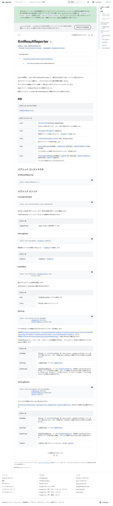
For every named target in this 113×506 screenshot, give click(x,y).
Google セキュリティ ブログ (47, 486)
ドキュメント (19, 2)
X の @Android (43, 478)
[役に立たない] (91, 35)
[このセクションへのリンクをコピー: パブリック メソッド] (39, 192)
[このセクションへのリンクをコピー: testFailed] (27, 267)
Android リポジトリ (7, 478)
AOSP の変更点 (62, 18)
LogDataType (61, 146)
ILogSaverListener (58, 48)
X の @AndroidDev (44, 481)
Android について (7, 502)
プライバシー (41, 502)
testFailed (42, 138)
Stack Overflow (80, 489)
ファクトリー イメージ (8, 489)
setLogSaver (42, 131)
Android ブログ (43, 484)
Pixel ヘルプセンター (81, 481)
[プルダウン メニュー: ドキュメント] (25, 2)
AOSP (19, 35)
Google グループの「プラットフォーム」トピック (53, 489)
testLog (41, 146)
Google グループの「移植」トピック (49, 495)
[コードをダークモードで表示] (92, 180)
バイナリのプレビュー (8, 486)
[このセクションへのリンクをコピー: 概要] (24, 99)
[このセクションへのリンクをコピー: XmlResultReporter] (35, 175)
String (52, 353)
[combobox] (76, 2)
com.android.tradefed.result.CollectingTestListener (38, 59)
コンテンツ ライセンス (44, 462)
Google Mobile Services (82, 486)
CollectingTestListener (33, 48)
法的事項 (25, 502)
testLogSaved (42, 156)
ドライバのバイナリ (7, 492)
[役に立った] (89, 35)
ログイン (108, 2)
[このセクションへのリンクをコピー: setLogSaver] (30, 234)
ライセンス (33, 502)
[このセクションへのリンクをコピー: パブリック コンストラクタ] (45, 170)
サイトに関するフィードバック (55, 502)
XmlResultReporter (26, 110)
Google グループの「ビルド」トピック (50, 492)
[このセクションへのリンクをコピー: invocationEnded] (33, 197)
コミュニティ (17, 502)
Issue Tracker (79, 492)
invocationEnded (44, 123)
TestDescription (52, 138)
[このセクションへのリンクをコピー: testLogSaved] (31, 382)
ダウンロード (6, 484)
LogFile (49, 157)
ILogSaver (50, 131)
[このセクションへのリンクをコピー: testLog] (26, 311)
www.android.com (81, 484)
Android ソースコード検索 (37, 2)
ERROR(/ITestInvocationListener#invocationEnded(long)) (38, 336)
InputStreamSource (80, 146)
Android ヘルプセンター (83, 478)
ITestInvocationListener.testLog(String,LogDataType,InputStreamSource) (44, 405)
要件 (3, 481)
